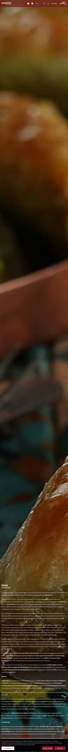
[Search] (44, 3)
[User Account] (48, 3)
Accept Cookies (47, 748)
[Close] (65, 741)
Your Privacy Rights (7, 748)
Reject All (60, 748)
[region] (34, 745)
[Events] (28, 3)
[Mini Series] (32, 3)
